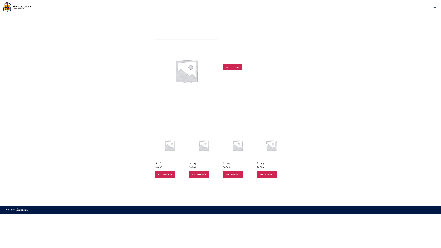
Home (157, 32)
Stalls (164, 32)
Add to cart (232, 67)
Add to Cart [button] (165, 174)
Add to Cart (199, 174)
